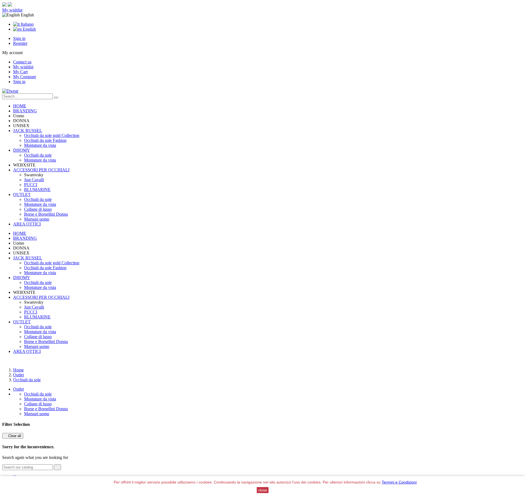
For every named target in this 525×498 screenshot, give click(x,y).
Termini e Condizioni (399, 482)
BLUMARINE (37, 189)
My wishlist (12, 10)
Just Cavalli (34, 179)
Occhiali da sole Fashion (45, 140)
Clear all (12, 436)
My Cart (20, 71)
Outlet (18, 389)
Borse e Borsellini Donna (46, 214)
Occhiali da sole (38, 155)
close (262, 490)
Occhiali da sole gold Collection (51, 135)
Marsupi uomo (36, 219)
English (29, 29)
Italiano (27, 24)
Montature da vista (40, 145)
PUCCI (30, 184)
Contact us (22, 62)
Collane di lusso (38, 209)
